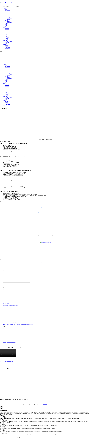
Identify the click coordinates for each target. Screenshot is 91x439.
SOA (5, 26)
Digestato (6, 23)
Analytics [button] (2, 429)
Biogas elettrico (7, 16)
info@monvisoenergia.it (9, 361)
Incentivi (8, 17)
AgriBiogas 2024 (7, 47)
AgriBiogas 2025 (7, 46)
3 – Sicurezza (7, 34)
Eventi (6, 43)
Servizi (4, 27)
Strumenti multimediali (8, 41)
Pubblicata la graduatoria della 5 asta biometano (10, 305)
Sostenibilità (7, 24)
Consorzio (4, 8)
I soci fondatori (7, 11)
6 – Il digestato (7, 37)
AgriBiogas (4, 44)
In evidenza (14, 284)
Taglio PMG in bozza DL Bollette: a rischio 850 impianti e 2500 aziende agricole (16, 285)
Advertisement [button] (2, 432)
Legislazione (13, 342)
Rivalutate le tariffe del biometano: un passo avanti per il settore (13, 343)
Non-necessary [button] (2, 419)
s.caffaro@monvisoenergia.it (14, 364)
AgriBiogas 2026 (7, 45)
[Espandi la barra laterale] (0, 201)
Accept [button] (41, 404)
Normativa (4, 14)
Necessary (3, 416)
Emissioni (8, 19)
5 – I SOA (6, 36)
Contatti (6, 13)
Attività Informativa (6, 40)
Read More (45, 404)
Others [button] (1, 435)
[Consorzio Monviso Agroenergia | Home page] (6, 2)
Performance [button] (2, 426)
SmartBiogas (7, 42)
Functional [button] (2, 423)
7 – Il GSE (6, 39)
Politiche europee (7, 15)
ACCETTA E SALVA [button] (4, 438)
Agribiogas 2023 (7, 48)
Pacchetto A (7, 28)
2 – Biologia (7, 33)
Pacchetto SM (7, 86)
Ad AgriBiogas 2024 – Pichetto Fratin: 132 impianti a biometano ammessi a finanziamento (18, 324)
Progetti (4, 105)
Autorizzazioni (9, 18)
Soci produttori (7, 10)
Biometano (6, 20)
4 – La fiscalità (7, 35)
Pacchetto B (7, 29)
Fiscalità (6, 25)
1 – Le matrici (7, 32)
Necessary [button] (2, 415)
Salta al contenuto (3, 0)
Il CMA (6, 9)
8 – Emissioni (7, 38)
